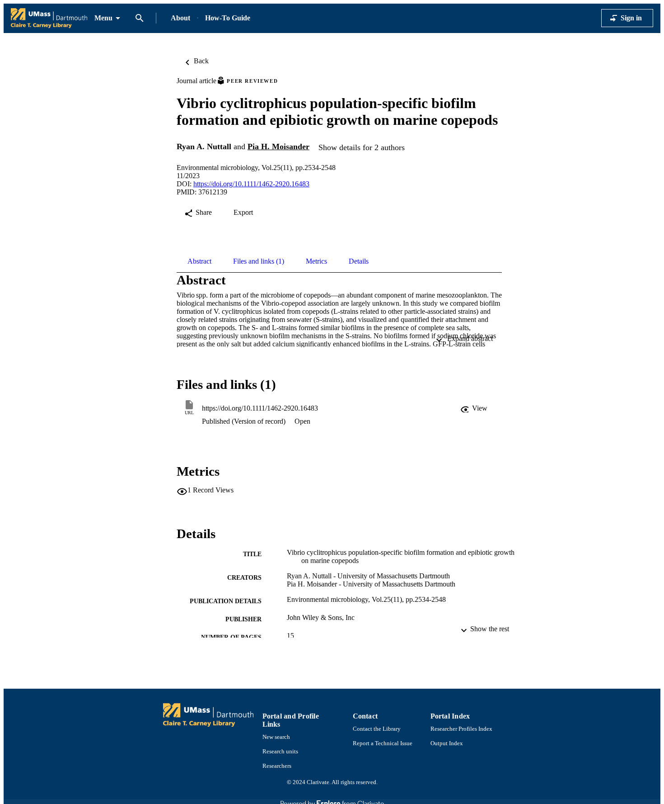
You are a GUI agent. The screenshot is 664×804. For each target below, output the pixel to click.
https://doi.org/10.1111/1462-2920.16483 (251, 184)
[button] (475, 408)
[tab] (199, 261)
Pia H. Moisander (278, 146)
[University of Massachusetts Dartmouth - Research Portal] (49, 18)
